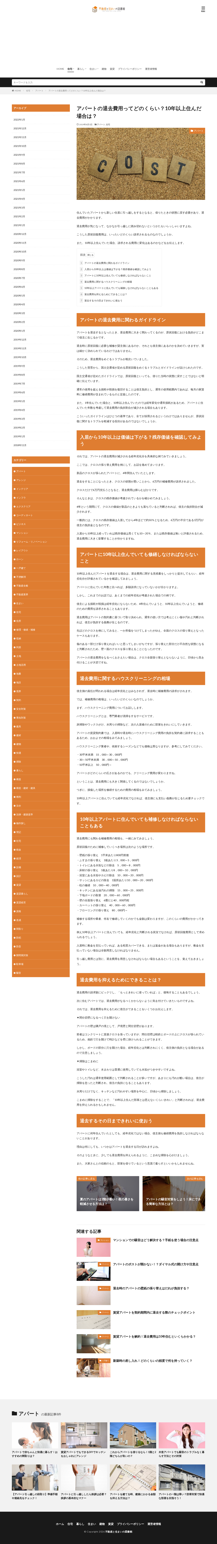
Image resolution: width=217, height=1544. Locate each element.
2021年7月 (19, 172)
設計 (18, 876)
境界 (18, 691)
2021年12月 (20, 128)
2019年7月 (19, 383)
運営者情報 (151, 68)
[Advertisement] (108, 39)
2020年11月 (20, 242)
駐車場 (19, 964)
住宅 (69, 68)
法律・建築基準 (24, 814)
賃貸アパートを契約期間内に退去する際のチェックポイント (154, 1312)
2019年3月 (19, 418)
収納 (18, 638)
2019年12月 (20, 339)
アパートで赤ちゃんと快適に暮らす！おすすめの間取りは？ (35, 1453)
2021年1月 (19, 225)
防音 (18, 946)
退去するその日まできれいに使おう (101, 300)
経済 (18, 858)
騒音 (18, 972)
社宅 (18, 840)
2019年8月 (19, 374)
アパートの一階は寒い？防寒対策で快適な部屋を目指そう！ (181, 1496)
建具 (18, 726)
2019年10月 (20, 357)
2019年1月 (19, 436)
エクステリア (23, 506)
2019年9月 (19, 366)
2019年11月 (20, 348)
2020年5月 (19, 295)
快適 (18, 752)
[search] (201, 82)
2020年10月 (20, 251)
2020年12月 (20, 234)
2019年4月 (19, 410)
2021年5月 (19, 190)
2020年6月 (19, 286)
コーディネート (24, 515)
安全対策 (21, 708)
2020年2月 (19, 322)
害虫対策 (21, 717)
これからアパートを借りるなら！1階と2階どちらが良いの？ (133, 1453)
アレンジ (21, 480)
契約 (18, 700)
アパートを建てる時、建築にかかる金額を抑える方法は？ (133, 1496)
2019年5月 (19, 401)
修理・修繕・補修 (25, 629)
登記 (18, 832)
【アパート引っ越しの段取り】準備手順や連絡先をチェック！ (35, 1496)
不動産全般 (22, 585)
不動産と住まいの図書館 (118, 1531)
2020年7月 (19, 278)
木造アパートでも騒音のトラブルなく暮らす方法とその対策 (181, 1453)
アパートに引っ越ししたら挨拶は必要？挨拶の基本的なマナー (84, 1496)
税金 (18, 849)
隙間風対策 (22, 955)
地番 (18, 673)
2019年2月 (19, 427)
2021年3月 (19, 207)
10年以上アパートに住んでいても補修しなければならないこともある (119, 287)
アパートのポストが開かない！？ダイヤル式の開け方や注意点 (156, 1264)
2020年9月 (19, 260)
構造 (18, 779)
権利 (18, 796)
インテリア (22, 488)
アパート (39, 90)
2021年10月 (20, 146)
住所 (18, 620)
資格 (18, 911)
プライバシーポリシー (130, 68)
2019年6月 (19, 392)
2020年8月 (19, 269)
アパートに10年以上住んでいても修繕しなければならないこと (116, 275)
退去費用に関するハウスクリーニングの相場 (106, 281)
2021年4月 (19, 198)
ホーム (60, 1523)
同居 (18, 647)
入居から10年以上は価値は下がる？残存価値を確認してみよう (116, 269)
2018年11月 (20, 445)
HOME (60, 68)
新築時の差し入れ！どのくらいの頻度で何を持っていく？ (152, 1360)
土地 (18, 656)
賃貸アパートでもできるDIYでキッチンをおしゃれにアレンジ (83, 1453)
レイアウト (22, 550)
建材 (18, 735)
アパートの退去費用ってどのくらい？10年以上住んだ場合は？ (77, 90)
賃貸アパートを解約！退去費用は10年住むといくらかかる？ (154, 1336)
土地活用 (21, 664)
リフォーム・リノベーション (31, 541)
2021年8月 (19, 163)
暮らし (80, 68)
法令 (18, 805)
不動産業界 (22, 594)
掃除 (18, 761)
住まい (93, 68)
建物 (104, 68)
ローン (19, 559)
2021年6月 (19, 181)
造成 (18, 920)
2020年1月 (19, 330)
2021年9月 (19, 154)
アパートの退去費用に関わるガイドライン (105, 262)
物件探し (21, 823)
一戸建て (105, 1361)
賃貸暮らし (22, 893)
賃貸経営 (21, 902)
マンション (104, 1240)
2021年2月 (19, 216)
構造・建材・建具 (25, 788)
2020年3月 (19, 313)
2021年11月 (20, 137)
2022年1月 (19, 119)
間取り (19, 928)
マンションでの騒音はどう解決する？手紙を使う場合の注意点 (156, 1240)
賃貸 (112, 68)
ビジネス (21, 524)
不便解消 (21, 576)
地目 (18, 682)
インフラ (21, 497)
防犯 (18, 937)
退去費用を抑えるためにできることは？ (104, 294)
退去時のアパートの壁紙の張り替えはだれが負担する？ (151, 1288)
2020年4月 (19, 304)
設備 (18, 867)
